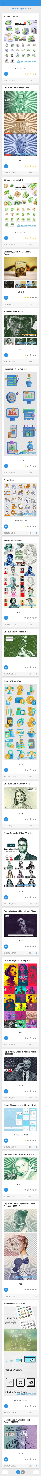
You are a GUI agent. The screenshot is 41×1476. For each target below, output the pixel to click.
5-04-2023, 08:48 (9, 1044)
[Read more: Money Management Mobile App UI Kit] (6, 1140)
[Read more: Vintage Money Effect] (6, 618)
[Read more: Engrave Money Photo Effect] (6, 667)
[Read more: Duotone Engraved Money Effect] (6, 1038)
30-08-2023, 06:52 (10, 624)
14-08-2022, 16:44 (10, 1147)
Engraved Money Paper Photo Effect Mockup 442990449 (19, 1205)
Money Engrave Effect (13, 311)
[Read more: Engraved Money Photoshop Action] (6, 1190)
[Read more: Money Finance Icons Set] (6, 1406)
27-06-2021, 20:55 (10, 1466)
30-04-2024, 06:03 (10, 304)
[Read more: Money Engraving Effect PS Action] (6, 897)
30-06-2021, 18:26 (10, 1412)
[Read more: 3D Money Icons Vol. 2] (6, 238)
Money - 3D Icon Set (12, 681)
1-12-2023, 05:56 (9, 472)
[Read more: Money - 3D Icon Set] (6, 770)
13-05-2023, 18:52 (10, 904)
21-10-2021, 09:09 (10, 1296)
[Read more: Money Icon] (6, 526)
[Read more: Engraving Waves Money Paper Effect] (6, 946)
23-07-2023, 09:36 (10, 776)
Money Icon (9, 480)
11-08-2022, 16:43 (10, 1196)
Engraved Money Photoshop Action (19, 1154)
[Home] (3, 9)
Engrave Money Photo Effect (16, 632)
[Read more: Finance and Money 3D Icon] (6, 466)
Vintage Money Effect (13, 540)
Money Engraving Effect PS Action (18, 833)
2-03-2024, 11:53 (9, 361)
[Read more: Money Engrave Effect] (6, 355)
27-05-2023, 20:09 (10, 826)
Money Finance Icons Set (14, 1303)
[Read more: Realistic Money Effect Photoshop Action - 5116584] (6, 1459)
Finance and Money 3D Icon (16, 369)
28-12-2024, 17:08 (10, 173)
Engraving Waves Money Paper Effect (20, 911)
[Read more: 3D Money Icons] (6, 74)
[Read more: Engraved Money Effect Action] (6, 819)
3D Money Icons (11, 17)
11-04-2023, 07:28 (10, 953)
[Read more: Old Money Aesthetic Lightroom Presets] (6, 298)
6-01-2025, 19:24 (9, 80)
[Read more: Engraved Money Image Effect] (6, 166)
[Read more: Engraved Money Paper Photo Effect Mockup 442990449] (6, 1290)
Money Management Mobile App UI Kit (20, 1105)
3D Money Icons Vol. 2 (13, 180)
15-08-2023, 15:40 (10, 674)
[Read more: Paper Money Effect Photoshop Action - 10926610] (6, 1091)
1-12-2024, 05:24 (9, 244)
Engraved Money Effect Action (17, 784)
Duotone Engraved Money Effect (18, 960)
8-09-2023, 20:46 (9, 533)
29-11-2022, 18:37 (10, 1098)
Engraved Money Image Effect (16, 88)
